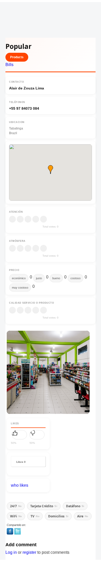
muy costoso (20, 287)
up (19, 434)
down (37, 434)
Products (17, 57)
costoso (75, 278)
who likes (19, 485)
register (29, 552)
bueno (56, 278)
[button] (50, 169)
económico (19, 278)
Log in (11, 552)
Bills (9, 64)
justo (39, 278)
